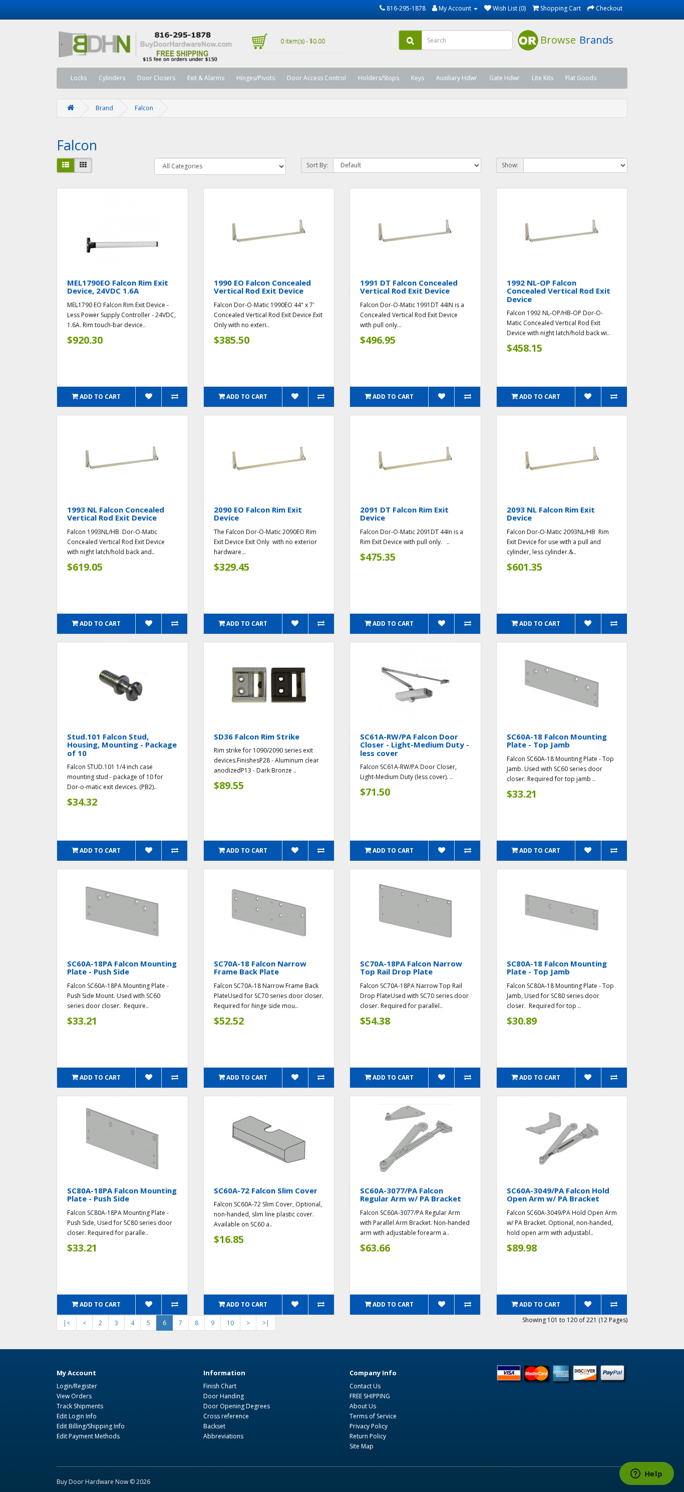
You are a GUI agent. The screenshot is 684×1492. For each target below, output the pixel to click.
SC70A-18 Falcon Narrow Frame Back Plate (260, 967)
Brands (596, 40)
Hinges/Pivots (255, 78)
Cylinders (112, 78)
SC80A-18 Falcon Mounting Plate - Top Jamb (557, 967)
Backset (214, 1426)
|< (66, 1323)
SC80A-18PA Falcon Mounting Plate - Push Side (122, 1194)
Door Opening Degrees (236, 1406)
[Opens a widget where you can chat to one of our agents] (646, 1474)
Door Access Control (316, 78)
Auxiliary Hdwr (456, 78)
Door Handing (223, 1396)
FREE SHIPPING (370, 1396)
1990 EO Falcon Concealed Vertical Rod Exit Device (262, 287)
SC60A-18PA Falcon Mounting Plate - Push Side (122, 967)
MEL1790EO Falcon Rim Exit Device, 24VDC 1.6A (117, 287)
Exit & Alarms (205, 78)
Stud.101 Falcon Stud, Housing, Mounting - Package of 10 (122, 744)
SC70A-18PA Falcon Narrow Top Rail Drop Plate (411, 967)
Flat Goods (580, 78)
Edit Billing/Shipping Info (91, 1426)
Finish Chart (219, 1386)
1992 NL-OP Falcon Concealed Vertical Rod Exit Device (558, 291)
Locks (79, 78)
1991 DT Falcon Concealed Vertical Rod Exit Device (409, 287)
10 (230, 1323)
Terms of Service (373, 1416)
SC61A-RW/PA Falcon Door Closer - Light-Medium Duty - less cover (414, 744)
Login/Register (77, 1386)
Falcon (144, 108)
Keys (417, 78)
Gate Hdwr (504, 78)
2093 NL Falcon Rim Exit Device (551, 514)
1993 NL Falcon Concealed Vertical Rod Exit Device (115, 514)
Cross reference (226, 1416)
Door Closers (156, 78)
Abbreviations (223, 1436)
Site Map (362, 1446)
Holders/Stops (378, 78)
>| (265, 1323)
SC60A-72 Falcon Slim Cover (265, 1190)
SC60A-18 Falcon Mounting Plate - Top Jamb (557, 740)
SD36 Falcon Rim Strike (256, 736)
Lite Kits (542, 78)
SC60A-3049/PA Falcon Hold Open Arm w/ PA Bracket (558, 1194)
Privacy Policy (369, 1426)
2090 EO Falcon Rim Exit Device (258, 514)
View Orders (74, 1396)
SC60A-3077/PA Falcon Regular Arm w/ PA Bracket (410, 1194)
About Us (363, 1406)
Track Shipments (80, 1406)
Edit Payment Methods (88, 1436)
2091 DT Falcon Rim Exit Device (404, 514)
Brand (104, 108)
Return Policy (368, 1436)
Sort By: (317, 165)
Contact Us (365, 1386)
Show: (510, 165)
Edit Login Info (77, 1416)
